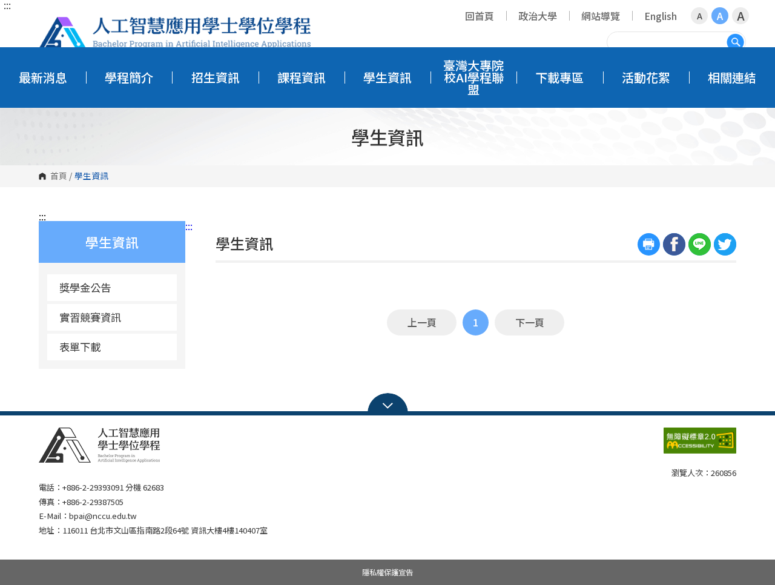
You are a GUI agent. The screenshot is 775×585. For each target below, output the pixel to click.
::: (7, 5)
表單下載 (80, 346)
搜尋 (735, 42)
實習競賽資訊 (90, 317)
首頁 (58, 176)
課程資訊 (301, 77)
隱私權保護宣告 (387, 572)
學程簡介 (129, 77)
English (660, 15)
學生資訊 (387, 77)
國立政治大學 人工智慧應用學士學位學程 (175, 33)
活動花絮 (646, 77)
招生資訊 (215, 77)
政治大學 (537, 15)
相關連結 (732, 77)
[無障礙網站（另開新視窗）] (700, 445)
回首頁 (479, 15)
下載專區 (559, 77)
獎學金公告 (85, 287)
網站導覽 (600, 15)
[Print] (649, 244)
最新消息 (43, 77)
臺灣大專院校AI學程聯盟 (473, 77)
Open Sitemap (388, 404)
